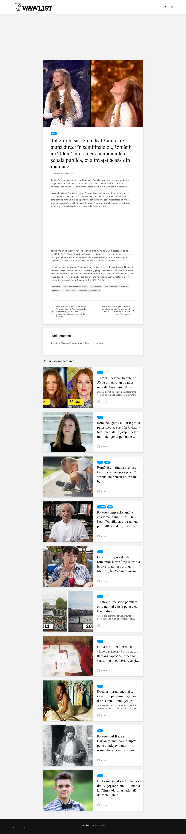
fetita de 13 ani (96, 286)
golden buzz (57, 290)
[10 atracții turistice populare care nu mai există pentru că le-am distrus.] (68, 611)
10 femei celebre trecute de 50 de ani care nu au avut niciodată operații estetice (116, 382)
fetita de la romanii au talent (116, 286)
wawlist (104, 402)
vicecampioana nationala (89, 290)
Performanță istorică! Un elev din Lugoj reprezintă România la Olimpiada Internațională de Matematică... (118, 788)
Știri (54, 134)
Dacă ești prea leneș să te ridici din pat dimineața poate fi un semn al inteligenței (118, 696)
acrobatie (56, 286)
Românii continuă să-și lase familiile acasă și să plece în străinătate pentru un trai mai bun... (117, 474)
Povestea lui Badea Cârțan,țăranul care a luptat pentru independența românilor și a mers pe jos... (117, 743)
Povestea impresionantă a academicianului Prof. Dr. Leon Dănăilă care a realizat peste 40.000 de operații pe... (118, 519)
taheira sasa (71, 290)
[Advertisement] (93, 37)
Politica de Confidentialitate (23, 828)
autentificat (68, 343)
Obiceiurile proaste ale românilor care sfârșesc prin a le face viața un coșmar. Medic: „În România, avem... (118, 564)
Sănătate (102, 507)
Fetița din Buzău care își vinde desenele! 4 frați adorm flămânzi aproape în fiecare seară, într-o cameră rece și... (118, 653)
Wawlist (102, 825)
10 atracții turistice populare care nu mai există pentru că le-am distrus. (117, 606)
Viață (107, 462)
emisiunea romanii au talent (74, 286)
